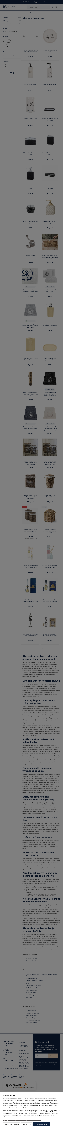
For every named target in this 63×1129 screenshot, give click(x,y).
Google (28, 1116)
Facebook (33, 1116)
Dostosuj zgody (27, 1124)
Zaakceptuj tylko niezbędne (11, 1124)
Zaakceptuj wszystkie (41, 1124)
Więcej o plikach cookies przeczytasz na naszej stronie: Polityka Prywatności (22, 1120)
